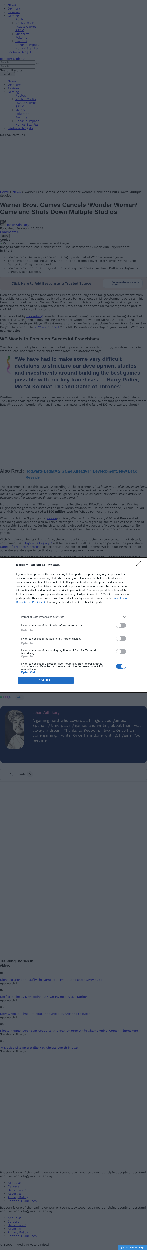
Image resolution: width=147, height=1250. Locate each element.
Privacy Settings (134, 1247)
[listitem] (73, 617)
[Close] (139, 565)
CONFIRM (46, 680)
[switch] (121, 625)
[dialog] (73, 625)
